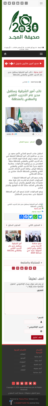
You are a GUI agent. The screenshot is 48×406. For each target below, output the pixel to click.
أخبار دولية (38, 360)
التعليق (40, 290)
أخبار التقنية (38, 364)
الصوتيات (22, 362)
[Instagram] (22, 3)
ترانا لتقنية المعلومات (22, 402)
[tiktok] (26, 3)
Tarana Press (23, 399)
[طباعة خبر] (33, 134)
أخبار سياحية (37, 372)
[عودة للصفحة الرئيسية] (24, 27)
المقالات (22, 354)
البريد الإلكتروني (35, 327)
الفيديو (23, 358)
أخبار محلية (38, 72)
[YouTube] (18, 3)
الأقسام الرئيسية (39, 351)
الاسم (40, 317)
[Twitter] (10, 3)
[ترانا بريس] (11, 402)
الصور (23, 366)
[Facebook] (14, 3)
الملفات (22, 369)
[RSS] (5, 3)
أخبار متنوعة (38, 368)
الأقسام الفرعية (20, 350)
